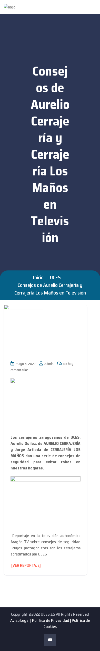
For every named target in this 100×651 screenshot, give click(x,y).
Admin (49, 363)
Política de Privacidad (50, 620)
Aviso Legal (19, 620)
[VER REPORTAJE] (26, 565)
